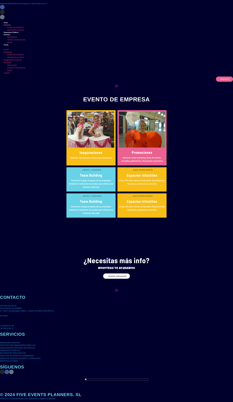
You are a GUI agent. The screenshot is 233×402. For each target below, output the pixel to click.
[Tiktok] (11, 372)
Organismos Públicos (11, 32)
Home (6, 22)
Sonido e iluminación (16, 39)
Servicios (7, 34)
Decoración (12, 37)
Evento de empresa (15, 27)
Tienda (6, 45)
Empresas (7, 25)
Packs (9, 42)
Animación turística (15, 30)
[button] (116, 47)
